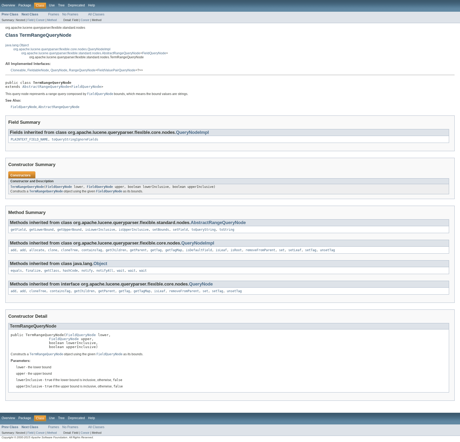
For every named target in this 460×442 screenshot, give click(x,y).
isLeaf (221, 250)
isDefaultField (199, 250)
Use (52, 5)
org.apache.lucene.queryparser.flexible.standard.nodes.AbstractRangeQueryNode (80, 53)
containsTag (91, 250)
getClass (51, 270)
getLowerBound (41, 230)
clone (52, 250)
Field (30, 20)
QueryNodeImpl (192, 132)
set (282, 250)
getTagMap (173, 250)
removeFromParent (260, 250)
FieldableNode (38, 70)
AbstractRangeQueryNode (45, 87)
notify (87, 270)
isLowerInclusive (100, 230)
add (13, 250)
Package (24, 5)
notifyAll (104, 270)
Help (91, 5)
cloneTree (69, 250)
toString (226, 230)
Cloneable (18, 70)
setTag (310, 250)
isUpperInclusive (134, 230)
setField (180, 230)
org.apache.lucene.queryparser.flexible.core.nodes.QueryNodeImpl (61, 49)
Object (100, 263)
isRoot (236, 250)
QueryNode (59, 70)
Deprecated (76, 5)
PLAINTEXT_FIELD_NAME (29, 139)
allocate (36, 250)
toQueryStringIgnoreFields (75, 139)
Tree (61, 5)
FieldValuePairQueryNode (116, 70)
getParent (138, 250)
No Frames (70, 14)
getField (18, 230)
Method (52, 20)
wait (120, 270)
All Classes (96, 14)
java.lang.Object (17, 45)
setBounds (160, 230)
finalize (33, 270)
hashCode (70, 270)
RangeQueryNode (82, 70)
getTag (156, 250)
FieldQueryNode (154, 53)
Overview (8, 5)
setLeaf (294, 250)
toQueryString (203, 230)
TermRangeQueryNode (27, 187)
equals (16, 270)
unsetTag (327, 250)
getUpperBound (69, 230)
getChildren (116, 250)
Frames (53, 14)
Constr (40, 20)
